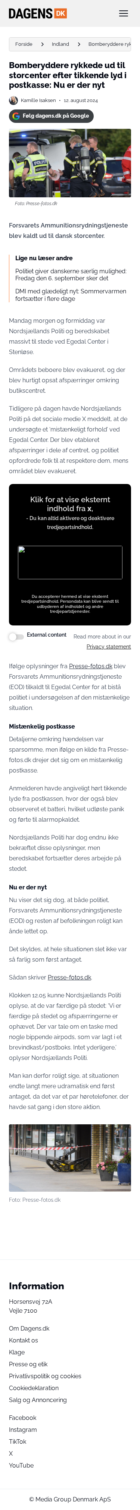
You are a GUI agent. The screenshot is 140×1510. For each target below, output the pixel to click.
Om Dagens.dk (29, 1328)
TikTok (17, 1441)
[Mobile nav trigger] (123, 13)
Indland (60, 44)
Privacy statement (109, 647)
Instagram (23, 1429)
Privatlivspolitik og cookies (45, 1376)
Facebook (22, 1417)
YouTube (21, 1465)
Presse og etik (28, 1364)
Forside (23, 44)
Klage (17, 1352)
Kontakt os (23, 1340)
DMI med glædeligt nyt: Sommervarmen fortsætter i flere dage (70, 295)
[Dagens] (58, 13)
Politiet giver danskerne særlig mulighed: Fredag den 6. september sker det (71, 275)
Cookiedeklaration (34, 1388)
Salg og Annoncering (38, 1400)
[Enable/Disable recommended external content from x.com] (16, 637)
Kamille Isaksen (38, 100)
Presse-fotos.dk (69, 977)
